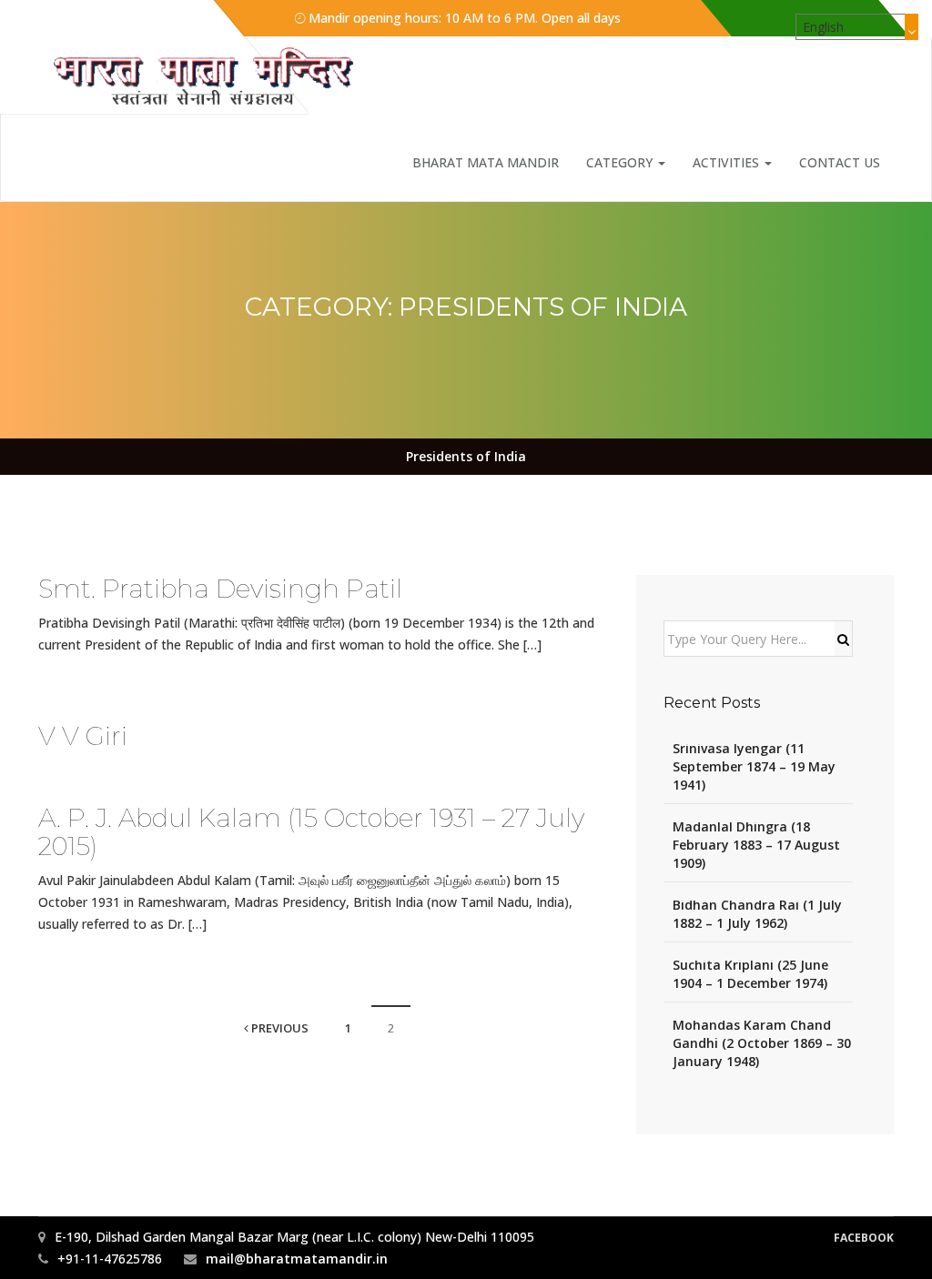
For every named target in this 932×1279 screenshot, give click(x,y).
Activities (728, 162)
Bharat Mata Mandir (485, 162)
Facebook (864, 1237)
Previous (278, 1028)
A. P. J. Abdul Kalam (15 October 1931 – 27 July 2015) (311, 831)
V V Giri (82, 735)
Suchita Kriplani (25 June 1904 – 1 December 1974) (750, 974)
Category (621, 162)
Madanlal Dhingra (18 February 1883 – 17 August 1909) (756, 844)
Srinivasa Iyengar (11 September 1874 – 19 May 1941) (754, 766)
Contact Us (839, 162)
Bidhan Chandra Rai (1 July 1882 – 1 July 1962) (757, 914)
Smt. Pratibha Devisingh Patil (220, 588)
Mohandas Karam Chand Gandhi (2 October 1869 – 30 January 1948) (762, 1043)
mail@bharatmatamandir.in (297, 1258)
